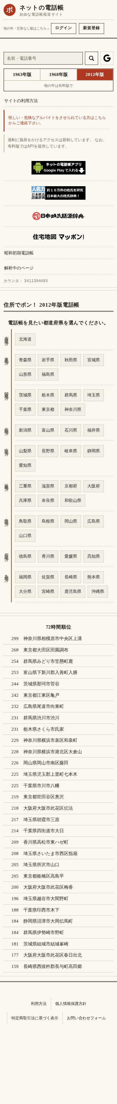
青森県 (25, 359)
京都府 (70, 486)
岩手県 (48, 359)
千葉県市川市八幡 (41, 785)
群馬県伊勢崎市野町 (43, 932)
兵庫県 (25, 500)
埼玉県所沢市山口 (41, 864)
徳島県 (25, 556)
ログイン (63, 28)
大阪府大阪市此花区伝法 (48, 808)
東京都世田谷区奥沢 (43, 796)
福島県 (48, 374)
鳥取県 (25, 521)
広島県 (93, 521)
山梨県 (25, 450)
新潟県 (25, 430)
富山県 (48, 430)
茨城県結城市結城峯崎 (45, 944)
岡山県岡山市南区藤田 (45, 762)
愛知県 (25, 465)
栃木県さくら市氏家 (43, 729)
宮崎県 (48, 591)
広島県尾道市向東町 (43, 706)
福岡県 (25, 577)
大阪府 (93, 486)
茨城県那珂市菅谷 (41, 683)
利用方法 (38, 1003)
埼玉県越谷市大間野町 (45, 898)
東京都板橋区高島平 (43, 876)
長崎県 (70, 577)
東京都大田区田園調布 (45, 650)
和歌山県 (72, 500)
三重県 (25, 486)
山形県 (25, 374)
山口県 (25, 535)
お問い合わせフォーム (86, 1018)
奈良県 (48, 500)
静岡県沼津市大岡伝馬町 (48, 921)
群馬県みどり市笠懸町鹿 (48, 661)
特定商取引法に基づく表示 (34, 1018)
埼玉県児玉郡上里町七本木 (50, 774)
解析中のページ (19, 267)
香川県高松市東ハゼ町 (45, 842)
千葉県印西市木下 (41, 910)
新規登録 (91, 28)
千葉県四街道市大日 (43, 830)
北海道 (25, 339)
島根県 (48, 521)
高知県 (93, 556)
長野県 (48, 450)
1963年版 (22, 74)
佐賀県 (48, 577)
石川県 (70, 430)
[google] (106, 58)
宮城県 (93, 359)
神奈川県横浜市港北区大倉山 (52, 751)
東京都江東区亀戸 (41, 695)
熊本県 (93, 577)
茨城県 (25, 395)
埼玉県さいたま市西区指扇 (50, 853)
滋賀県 (48, 486)
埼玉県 (93, 395)
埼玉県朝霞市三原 (41, 819)
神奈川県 (72, 409)
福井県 (93, 430)
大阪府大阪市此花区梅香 (48, 887)
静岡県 (93, 450)
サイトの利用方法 (21, 100)
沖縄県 (98, 591)
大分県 (25, 591)
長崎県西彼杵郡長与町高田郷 (52, 966)
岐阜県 (70, 450)
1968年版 (58, 74)
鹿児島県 (72, 591)
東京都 (48, 409)
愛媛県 (70, 556)
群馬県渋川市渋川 (41, 717)
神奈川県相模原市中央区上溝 (52, 638)
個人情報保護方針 (70, 1003)
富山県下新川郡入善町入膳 (50, 672)
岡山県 (70, 521)
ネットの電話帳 (42, 7)
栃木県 (48, 395)
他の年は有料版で (58, 85)
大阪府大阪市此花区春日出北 (52, 955)
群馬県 (70, 395)
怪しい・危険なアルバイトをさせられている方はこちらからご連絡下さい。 (57, 121)
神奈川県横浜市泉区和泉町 (50, 740)
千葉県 (25, 409)
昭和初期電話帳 (19, 252)
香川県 (48, 556)
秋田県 (70, 359)
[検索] (91, 58)
